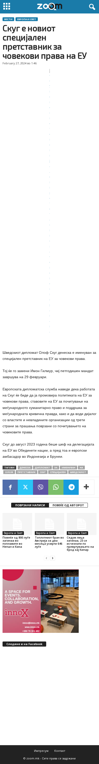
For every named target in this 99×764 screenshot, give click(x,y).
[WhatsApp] (55, 487)
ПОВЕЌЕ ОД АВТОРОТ (68, 505)
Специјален (58, 472)
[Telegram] (71, 487)
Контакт (59, 751)
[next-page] (52, 558)
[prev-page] (46, 558)
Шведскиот (78, 472)
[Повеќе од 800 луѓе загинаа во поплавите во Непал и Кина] (17, 524)
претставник (27, 472)
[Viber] (40, 487)
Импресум (41, 751)
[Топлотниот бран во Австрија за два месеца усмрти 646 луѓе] (49, 524)
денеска (25, 467)
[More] (86, 487)
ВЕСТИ (8, 19)
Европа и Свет (26, 19)
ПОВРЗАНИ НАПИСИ (30, 505)
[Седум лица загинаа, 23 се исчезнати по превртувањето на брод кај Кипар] (81, 524)
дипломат (42, 467)
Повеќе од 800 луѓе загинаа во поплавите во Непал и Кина (16, 542)
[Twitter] (25, 487)
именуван (68, 467)
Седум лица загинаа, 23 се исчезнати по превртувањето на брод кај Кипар (80, 544)
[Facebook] (10, 487)
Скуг (43, 472)
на (81, 467)
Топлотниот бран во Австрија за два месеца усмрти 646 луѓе (49, 542)
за (55, 467)
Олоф (9, 472)
